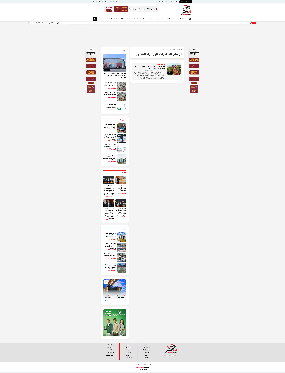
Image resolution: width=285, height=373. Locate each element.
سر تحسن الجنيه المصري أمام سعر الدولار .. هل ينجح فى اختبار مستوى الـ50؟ (109, 84)
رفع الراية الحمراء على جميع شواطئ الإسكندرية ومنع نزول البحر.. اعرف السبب (110, 266)
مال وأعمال (182, 19)
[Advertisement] (142, 35)
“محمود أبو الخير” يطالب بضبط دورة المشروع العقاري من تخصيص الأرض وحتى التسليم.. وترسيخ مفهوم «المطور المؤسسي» (109, 213)
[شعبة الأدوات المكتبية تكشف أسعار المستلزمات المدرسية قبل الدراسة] (121, 247)
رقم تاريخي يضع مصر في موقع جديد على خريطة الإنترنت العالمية (110, 125)
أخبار (133, 19)
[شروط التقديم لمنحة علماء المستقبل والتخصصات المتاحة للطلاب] (121, 237)
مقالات (116, 19)
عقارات (162, 19)
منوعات (146, 357)
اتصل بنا (176, 2)
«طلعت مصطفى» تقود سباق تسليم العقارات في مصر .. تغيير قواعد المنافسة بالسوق (121, 189)
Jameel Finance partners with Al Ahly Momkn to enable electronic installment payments (110, 105)
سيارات (145, 19)
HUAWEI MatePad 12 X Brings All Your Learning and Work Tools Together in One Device (110, 137)
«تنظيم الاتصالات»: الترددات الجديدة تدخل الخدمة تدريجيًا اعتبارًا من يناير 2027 (109, 157)
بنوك (175, 19)
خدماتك (123, 19)
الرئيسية (179, 50)
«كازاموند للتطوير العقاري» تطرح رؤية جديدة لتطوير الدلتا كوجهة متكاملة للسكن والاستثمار (121, 212)
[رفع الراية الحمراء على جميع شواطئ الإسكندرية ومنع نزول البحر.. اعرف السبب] (121, 268)
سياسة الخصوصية (163, 2)
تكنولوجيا (169, 19)
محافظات (109, 352)
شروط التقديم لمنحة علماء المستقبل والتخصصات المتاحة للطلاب (60, 23)
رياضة (128, 345)
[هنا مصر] (185, 10)
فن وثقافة (128, 347)
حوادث (128, 350)
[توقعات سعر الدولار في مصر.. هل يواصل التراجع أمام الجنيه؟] (121, 96)
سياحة (139, 19)
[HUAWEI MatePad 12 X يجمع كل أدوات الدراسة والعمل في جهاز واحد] (121, 148)
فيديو (128, 355)
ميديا (145, 355)
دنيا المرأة (109, 350)
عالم (128, 352)
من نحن (170, 2)
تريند (128, 19)
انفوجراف (109, 345)
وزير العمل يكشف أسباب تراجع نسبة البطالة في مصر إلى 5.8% (109, 255)
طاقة (151, 19)
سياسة (146, 347)
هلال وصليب (109, 355)
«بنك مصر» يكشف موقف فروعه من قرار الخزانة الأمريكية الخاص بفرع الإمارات (115, 75)
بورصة (156, 19)
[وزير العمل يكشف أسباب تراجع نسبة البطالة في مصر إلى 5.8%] (121, 257)
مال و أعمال (145, 350)
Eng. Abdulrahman (140, 367)
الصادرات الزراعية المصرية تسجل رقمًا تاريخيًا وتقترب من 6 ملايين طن (149, 67)
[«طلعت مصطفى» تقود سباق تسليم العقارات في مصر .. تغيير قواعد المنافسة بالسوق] (120, 180)
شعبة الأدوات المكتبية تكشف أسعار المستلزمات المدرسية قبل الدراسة (110, 246)
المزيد (110, 19)
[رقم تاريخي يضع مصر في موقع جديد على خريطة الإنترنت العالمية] (121, 128)
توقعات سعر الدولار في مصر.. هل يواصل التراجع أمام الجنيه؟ (110, 94)
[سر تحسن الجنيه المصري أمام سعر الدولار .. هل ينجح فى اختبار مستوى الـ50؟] (121, 86)
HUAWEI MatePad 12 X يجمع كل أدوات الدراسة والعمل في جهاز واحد (110, 146)
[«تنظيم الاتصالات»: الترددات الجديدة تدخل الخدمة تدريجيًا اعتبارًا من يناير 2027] (121, 159)
